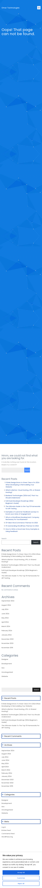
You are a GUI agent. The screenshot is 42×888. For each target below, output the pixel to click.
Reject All (21, 884)
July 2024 (5, 609)
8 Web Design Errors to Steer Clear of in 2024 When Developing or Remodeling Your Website (22, 484)
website (5, 676)
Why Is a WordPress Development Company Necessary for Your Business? (22, 518)
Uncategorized (7, 672)
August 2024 (6, 605)
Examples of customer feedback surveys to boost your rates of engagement (22, 513)
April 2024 (5, 622)
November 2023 (7, 643)
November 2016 (7, 647)
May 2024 (5, 618)
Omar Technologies (10, 6)
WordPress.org (7, 837)
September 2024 (8, 601)
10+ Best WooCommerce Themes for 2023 (22, 523)
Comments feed (8, 833)
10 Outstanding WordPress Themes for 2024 (22, 526)
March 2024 (6, 626)
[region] (21, 870)
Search (4, 539)
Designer (5, 659)
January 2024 (7, 635)
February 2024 (7, 630)
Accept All (21, 872)
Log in (4, 827)
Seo (3, 668)
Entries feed (6, 830)
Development (7, 664)
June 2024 (5, 614)
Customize (21, 878)
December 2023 (7, 639)
